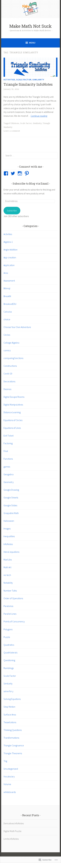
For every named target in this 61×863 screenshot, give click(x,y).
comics (7, 350)
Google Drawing (11, 489)
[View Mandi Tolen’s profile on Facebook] (6, 173)
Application (9, 265)
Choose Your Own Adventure (17, 327)
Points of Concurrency (14, 621)
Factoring (8, 443)
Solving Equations (12, 698)
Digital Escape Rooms (14, 396)
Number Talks (10, 590)
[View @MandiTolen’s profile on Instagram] (20, 173)
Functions (8, 458)
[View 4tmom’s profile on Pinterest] (27, 173)
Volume (7, 784)
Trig (5, 761)
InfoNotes (8, 544)
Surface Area (10, 714)
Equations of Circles (13, 420)
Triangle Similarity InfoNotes (28, 84)
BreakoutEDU (10, 303)
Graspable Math (11, 513)
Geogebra (8, 474)
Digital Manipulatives (13, 404)
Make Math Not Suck (30, 26)
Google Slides (10, 505)
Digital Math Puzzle (12, 831)
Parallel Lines (10, 613)
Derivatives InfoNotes (14, 823)
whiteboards (10, 792)
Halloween (9, 520)
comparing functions (13, 358)
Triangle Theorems (13, 753)
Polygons (8, 629)
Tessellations (10, 722)
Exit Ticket (8, 435)
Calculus (8, 311)
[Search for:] (30, 155)
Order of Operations (13, 598)
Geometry (9, 482)
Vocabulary (9, 776)
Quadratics (9, 644)
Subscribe (12, 210)
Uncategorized (11, 768)
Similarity (38, 79)
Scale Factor (23, 79)
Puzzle (7, 637)
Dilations (15, 123)
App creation (10, 257)
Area (6, 272)
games (7, 466)
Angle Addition (10, 249)
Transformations (11, 737)
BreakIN (7, 296)
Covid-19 (8, 373)
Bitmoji (7, 288)
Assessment (9, 280)
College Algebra (11, 342)
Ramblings (9, 668)
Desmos (7, 389)
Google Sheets (11, 497)
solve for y (8, 691)
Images (7, 528)
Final (6, 451)
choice (7, 319)
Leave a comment (12, 131)
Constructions (10, 365)
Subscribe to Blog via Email (31, 183)
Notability (8, 582)
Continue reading (39, 115)
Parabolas (8, 606)
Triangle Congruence (14, 745)
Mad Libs (8, 559)
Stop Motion (9, 706)
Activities (9, 79)
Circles (7, 334)
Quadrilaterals (10, 652)
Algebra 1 (8, 241)
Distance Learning (12, 412)
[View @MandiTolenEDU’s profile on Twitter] (13, 173)
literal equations (11, 551)
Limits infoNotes (11, 838)
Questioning (9, 660)
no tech (7, 575)
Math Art (7, 567)
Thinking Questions (13, 729)
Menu (32, 42)
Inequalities (9, 536)
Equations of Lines (12, 427)
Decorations (9, 381)
